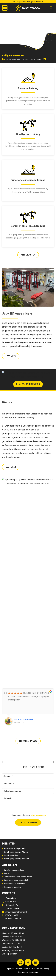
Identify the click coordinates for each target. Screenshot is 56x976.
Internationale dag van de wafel (18, 877)
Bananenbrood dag (12, 887)
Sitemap (38, 969)
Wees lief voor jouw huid (14, 884)
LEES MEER (11, 356)
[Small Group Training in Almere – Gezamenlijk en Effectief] (28, 134)
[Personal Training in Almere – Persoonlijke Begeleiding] (28, 88)
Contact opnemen (28, 822)
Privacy (46, 969)
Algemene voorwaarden (28, 972)
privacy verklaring (38, 815)
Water (6, 873)
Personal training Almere (15, 848)
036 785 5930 (11, 902)
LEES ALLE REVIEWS (28, 741)
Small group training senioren (16, 859)
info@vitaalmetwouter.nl (16, 912)
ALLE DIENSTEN (28, 255)
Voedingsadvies (11, 855)
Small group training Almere (16, 852)
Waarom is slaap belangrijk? (16, 880)
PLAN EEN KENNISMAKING (28, 384)
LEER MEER (11, 467)
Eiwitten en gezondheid (14, 870)
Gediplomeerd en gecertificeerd (29, 2)
